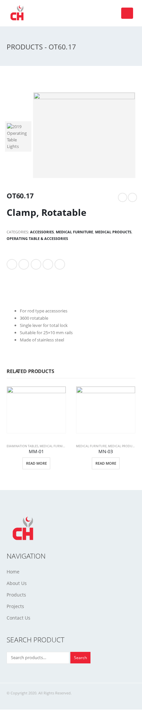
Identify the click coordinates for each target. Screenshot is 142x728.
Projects (15, 606)
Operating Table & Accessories (37, 238)
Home (13, 571)
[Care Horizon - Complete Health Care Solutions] (18, 13)
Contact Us (18, 618)
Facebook (12, 264)
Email (59, 264)
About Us (17, 583)
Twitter (23, 264)
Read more (36, 463)
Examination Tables (22, 446)
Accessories (42, 231)
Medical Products (113, 231)
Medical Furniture (74, 231)
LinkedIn (36, 264)
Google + (48, 264)
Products (16, 595)
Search (80, 657)
